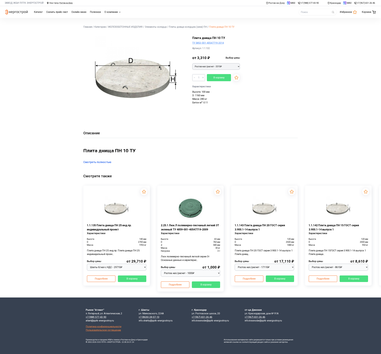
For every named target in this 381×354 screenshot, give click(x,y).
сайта (250, 340)
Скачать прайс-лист (57, 12)
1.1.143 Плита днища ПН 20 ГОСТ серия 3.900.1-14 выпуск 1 (260, 227)
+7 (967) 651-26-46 (366, 3)
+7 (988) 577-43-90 (310, 3)
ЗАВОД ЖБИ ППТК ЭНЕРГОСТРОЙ (24, 2)
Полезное (95, 12)
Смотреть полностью (97, 162)
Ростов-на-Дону (277, 3)
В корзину (219, 77)
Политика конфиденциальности (103, 326)
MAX (293, 3)
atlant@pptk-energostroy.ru (100, 320)
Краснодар (335, 3)
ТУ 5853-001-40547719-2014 (208, 42)
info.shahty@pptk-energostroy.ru (155, 320)
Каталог (38, 12)
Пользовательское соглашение (103, 330)
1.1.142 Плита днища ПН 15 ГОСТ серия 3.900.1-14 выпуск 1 (334, 227)
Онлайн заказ (78, 12)
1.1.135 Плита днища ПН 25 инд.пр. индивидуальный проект (109, 227)
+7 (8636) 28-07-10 (149, 317)
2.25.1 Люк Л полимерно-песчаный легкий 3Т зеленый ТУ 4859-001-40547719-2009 (190, 227)
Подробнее (101, 278)
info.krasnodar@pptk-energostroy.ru (210, 320)
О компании (111, 12)
